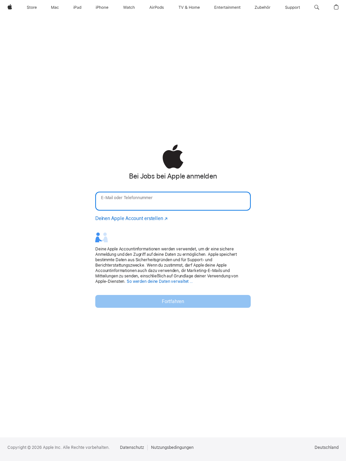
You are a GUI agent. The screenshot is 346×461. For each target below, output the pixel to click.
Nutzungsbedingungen (172, 447)
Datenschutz (132, 447)
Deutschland (327, 447)
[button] (317, 7)
